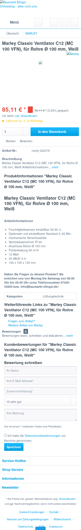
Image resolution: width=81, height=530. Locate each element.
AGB (41, 526)
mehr (55, 167)
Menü (14, 22)
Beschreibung (12, 159)
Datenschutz (25, 526)
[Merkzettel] (54, 22)
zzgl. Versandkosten (26, 115)
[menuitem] (10, 22)
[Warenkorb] (74, 22)
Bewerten (25, 141)
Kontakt (54, 512)
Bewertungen (11, 331)
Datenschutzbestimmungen (43, 435)
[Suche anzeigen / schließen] (38, 22)
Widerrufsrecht (62, 519)
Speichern (14, 447)
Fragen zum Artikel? (21, 321)
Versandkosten (67, 498)
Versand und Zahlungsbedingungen (28, 519)
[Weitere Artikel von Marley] (73, 55)
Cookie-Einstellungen (31, 512)
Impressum (56, 526)
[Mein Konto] (64, 22)
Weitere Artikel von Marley (25, 325)
